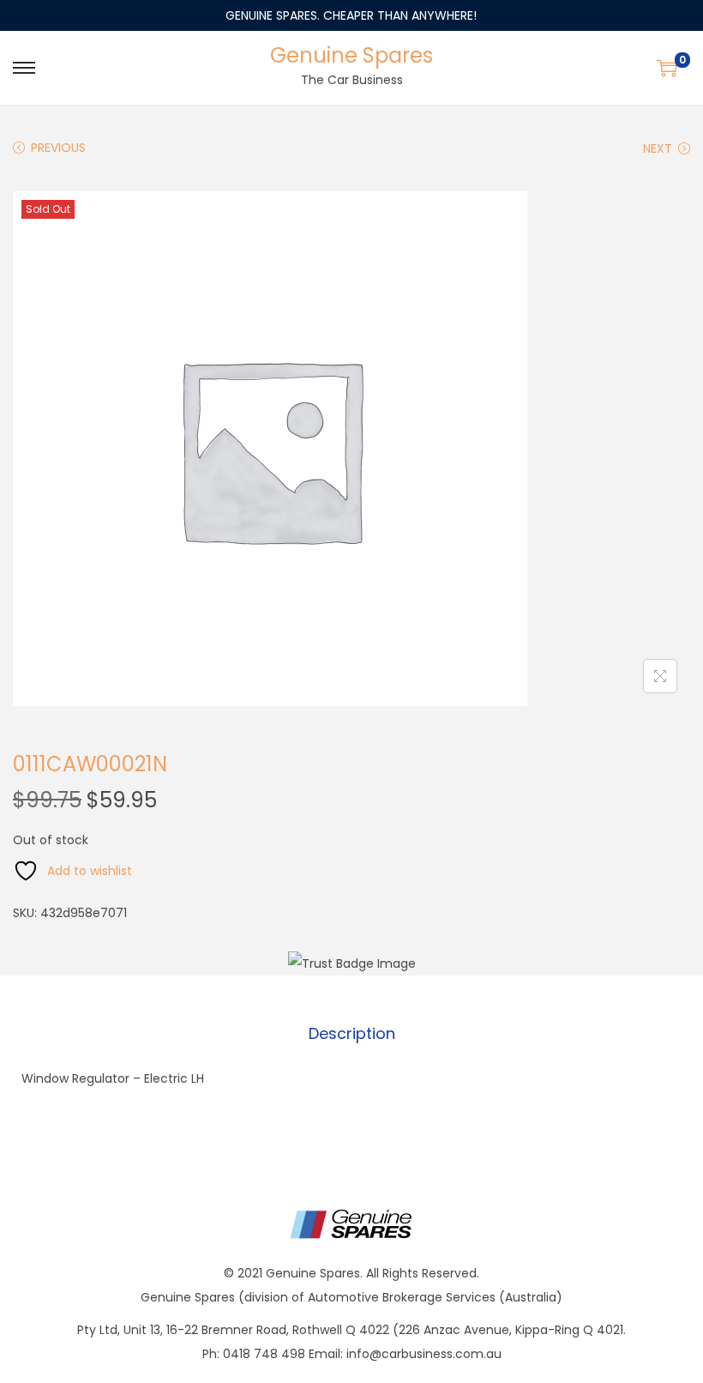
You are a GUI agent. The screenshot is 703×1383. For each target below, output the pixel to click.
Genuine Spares (351, 55)
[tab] (352, 1034)
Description (352, 1033)
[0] (667, 67)
